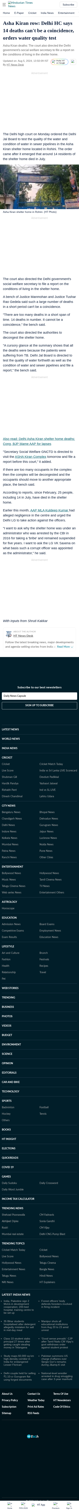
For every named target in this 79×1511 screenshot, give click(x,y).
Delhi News (8, 825)
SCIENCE (7, 1054)
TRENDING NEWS (12, 1208)
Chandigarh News (12, 818)
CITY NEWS (8, 806)
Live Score (7, 770)
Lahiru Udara (47, 796)
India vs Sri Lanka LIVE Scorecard (58, 770)
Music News (9, 879)
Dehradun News (49, 818)
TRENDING (8, 997)
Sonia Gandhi (47, 1221)
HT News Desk (15, 64)
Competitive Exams (13, 931)
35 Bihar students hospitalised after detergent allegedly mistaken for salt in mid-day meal (19, 1326)
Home (6, 12)
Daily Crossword (49, 1183)
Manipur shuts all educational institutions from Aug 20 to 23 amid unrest (55, 1326)
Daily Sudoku (9, 1183)
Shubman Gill (9, 777)
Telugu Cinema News (13, 886)
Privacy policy (10, 1400)
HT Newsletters (62, 1400)
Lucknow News (48, 838)
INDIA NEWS (9, 748)
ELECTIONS (8, 1148)
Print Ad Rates (36, 1407)
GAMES (6, 1176)
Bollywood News (11, 873)
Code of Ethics (61, 1407)
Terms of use (60, 1394)
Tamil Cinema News (51, 879)
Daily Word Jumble (13, 1189)
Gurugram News (49, 825)
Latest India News (16, 1294)
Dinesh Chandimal (12, 796)
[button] (4, 4)
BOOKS (6, 1130)
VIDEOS (6, 1026)
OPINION (7, 1063)
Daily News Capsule (15, 696)
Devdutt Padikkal (49, 777)
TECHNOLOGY (10, 1091)
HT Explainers (47, 1282)
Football (44, 1107)
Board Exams (47, 924)
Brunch (44, 953)
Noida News (46, 844)
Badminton (8, 1107)
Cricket (32, 12)
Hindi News (46, 1276)
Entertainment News (13, 1269)
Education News (49, 937)
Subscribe (68, 4)
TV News (45, 886)
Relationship (9, 972)
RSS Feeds (33, 1413)
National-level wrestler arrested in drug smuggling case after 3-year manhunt (57, 1376)
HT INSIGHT (9, 1139)
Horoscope (8, 908)
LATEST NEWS (10, 729)
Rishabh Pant (9, 790)
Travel (43, 972)
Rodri (5, 1228)
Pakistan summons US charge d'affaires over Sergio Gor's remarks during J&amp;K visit (54, 1360)
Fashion (6, 959)
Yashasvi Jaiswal (49, 783)
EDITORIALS (9, 1073)
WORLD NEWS (11, 739)
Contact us (34, 1394)
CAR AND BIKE (11, 1082)
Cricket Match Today (51, 764)
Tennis (43, 1114)
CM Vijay (44, 1228)
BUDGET (7, 1035)
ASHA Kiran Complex (30, 457)
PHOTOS (7, 1016)
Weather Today (36, 1400)
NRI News (7, 1282)
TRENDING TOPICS (13, 1243)
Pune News (46, 851)
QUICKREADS (10, 1158)
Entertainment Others (52, 892)
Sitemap (6, 1413)
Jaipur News (46, 831)
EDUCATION (9, 918)
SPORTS (7, 1101)
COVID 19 (8, 1167)
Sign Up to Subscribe (39, 705)
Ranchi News (9, 857)
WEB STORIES (10, 988)
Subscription (9, 1407)
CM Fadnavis (47, 1215)
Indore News (9, 831)
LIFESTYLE (8, 946)
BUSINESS (8, 1007)
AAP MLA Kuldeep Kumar (49, 510)
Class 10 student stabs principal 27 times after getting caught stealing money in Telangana (17, 1343)
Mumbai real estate (13, 1234)
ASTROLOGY (9, 902)
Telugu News (9, 1276)
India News (47, 12)
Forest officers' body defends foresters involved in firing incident (56, 1303)
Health (5, 966)
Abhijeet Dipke (10, 1221)
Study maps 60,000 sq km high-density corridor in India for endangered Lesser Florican (19, 1360)
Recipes (44, 966)
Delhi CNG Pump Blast (52, 1234)
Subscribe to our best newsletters (39, 687)
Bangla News (47, 1269)
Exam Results (9, 937)
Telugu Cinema (48, 1263)
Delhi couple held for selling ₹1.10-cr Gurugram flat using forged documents (20, 1376)
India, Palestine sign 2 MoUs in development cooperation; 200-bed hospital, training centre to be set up (19, 1306)
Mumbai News (10, 844)
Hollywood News (49, 873)
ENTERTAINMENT (12, 867)
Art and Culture (10, 953)
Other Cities (46, 857)
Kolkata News (9, 838)
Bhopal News (47, 812)
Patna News (8, 851)
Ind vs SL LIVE (48, 790)
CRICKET (7, 758)
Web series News (11, 892)
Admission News (11, 924)
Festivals (44, 959)
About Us (7, 1394)
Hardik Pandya (10, 783)
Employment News (50, 931)
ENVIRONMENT (11, 1044)
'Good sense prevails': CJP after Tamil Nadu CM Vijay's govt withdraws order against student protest (57, 1343)
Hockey (6, 1114)
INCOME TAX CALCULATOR (18, 1199)
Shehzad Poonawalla (13, 1215)
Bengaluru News (11, 812)
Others (6, 1120)
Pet (4, 979)
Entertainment (66, 12)
